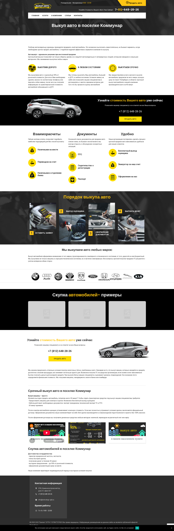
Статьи (68, 15)
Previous (32, 276)
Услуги (45, 15)
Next (141, 276)
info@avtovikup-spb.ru (46, 500)
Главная (35, 15)
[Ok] (171, 528)
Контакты (78, 15)
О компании (56, 15)
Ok (137, 528)
